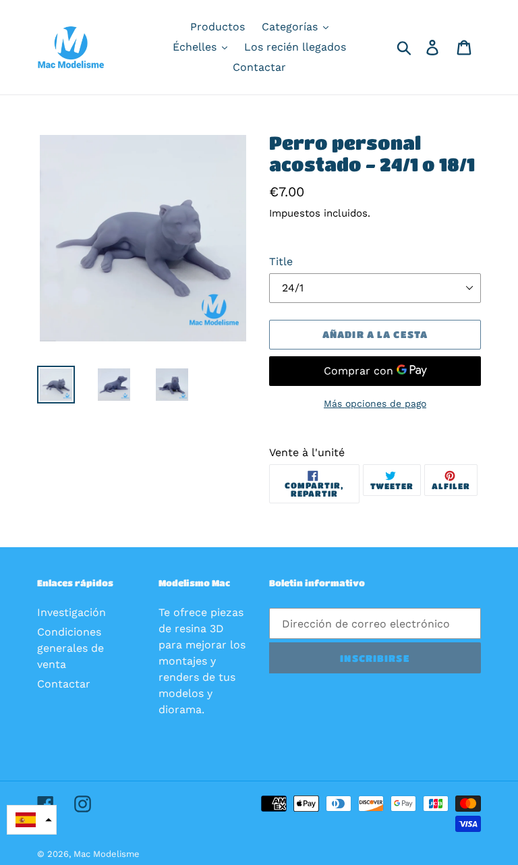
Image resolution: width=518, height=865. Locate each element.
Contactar (63, 683)
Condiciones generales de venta (70, 648)
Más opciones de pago (375, 403)
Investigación (71, 612)
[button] (32, 820)
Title (281, 261)
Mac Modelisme (107, 854)
